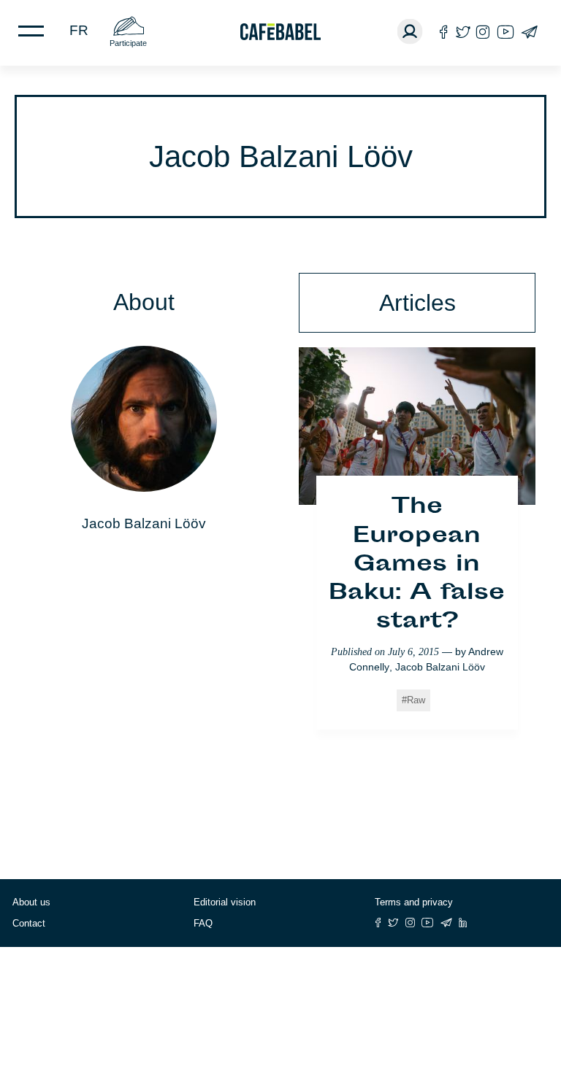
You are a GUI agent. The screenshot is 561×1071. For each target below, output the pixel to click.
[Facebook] (444, 32)
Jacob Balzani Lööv (440, 667)
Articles (417, 303)
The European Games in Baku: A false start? (417, 565)
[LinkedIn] (463, 922)
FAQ (203, 923)
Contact (28, 923)
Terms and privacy (414, 902)
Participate (128, 43)
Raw (416, 700)
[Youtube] (505, 32)
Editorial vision (225, 902)
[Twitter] (462, 32)
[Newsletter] (529, 32)
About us (31, 902)
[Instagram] (483, 32)
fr (78, 30)
